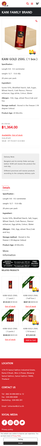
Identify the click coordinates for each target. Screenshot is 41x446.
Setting (20, 439)
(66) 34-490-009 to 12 (15, 394)
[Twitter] (10, 422)
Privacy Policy (16, 436)
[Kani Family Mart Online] (5, 3)
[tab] (20, 188)
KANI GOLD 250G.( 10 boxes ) (30, 330)
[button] (36, 22)
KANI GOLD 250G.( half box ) (30, 297)
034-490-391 (17, 400)
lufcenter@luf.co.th (16, 406)
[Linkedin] (22, 422)
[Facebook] (4, 422)
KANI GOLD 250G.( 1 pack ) (10, 297)
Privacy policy (7, 429)
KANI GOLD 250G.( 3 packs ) (10, 330)
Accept (20, 443)
